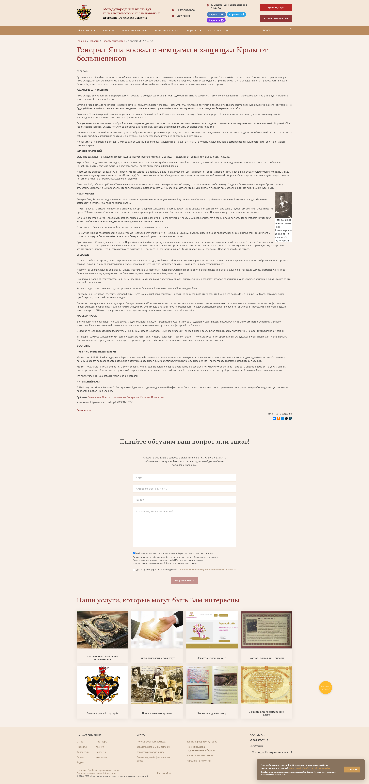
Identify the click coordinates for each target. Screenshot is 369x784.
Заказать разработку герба (102, 713)
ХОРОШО (352, 769)
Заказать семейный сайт (211, 658)
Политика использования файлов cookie (97, 773)
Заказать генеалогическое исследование (102, 658)
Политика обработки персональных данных (98, 770)
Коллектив (83, 752)
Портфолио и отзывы (166, 30)
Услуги (106, 30)
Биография (133, 397)
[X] (286, 418)
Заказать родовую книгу (211, 713)
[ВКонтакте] (274, 418)
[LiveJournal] (290, 418)
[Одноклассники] (278, 418)
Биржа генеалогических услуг (157, 658)
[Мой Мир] (282, 418)
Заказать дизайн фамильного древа (266, 713)
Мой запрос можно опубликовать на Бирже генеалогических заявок (174, 553)
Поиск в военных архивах (157, 713)
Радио (80, 762)
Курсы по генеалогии (199, 760)
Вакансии (101, 752)
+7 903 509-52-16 (185, 10)
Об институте (84, 30)
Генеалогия (94, 397)
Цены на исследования (134, 30)
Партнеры (101, 741)
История (145, 397)
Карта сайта (164, 773)
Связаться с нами (218, 30)
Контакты (101, 757)
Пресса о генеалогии (114, 397)
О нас (80, 741)
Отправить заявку (184, 580)
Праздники (157, 397)
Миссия (100, 746)
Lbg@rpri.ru (183, 16)
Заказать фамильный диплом (266, 658)
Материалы (190, 30)
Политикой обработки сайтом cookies (309, 768)
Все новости (84, 410)
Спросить (214, 14)
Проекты (82, 746)
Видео (80, 757)
